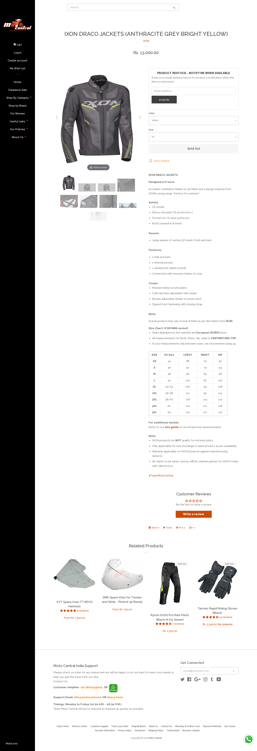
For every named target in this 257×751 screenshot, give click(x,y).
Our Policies (17, 129)
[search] (119, 7)
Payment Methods (212, 726)
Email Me (164, 99)
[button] (68, 610)
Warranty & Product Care (187, 726)
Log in (17, 52)
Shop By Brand (138, 726)
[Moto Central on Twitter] (182, 680)
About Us (17, 137)
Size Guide (229, 726)
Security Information (105, 730)
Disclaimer (140, 730)
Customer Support (99, 726)
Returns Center (79, 726)
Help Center (63, 726)
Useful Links (17, 121)
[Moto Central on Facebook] (189, 680)
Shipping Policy (155, 730)
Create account (17, 60)
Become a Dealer (191, 730)
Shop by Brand (17, 105)
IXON (146, 41)
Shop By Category (17, 97)
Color (152, 113)
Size (151, 130)
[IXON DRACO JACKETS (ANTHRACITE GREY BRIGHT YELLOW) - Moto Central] (69, 183)
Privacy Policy (125, 730)
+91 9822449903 (91, 687)
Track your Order (119, 726)
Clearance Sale (17, 90)
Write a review (193, 514)
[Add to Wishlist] (93, 561)
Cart (19, 44)
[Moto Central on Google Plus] (197, 680)
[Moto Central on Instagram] (205, 680)
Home (17, 82)
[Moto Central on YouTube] (219, 680)
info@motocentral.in (88, 697)
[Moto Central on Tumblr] (212, 680)
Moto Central (155, 738)
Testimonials (173, 730)
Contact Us (166, 726)
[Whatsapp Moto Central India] (113, 687)
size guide (172, 427)
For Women (17, 113)
